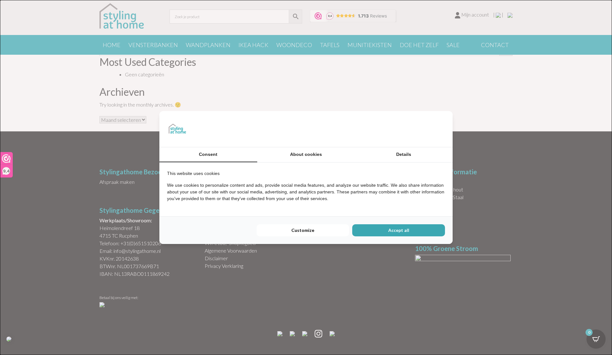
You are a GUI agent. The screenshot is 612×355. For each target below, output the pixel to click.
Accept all (398, 230)
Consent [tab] (208, 154)
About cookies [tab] (306, 154)
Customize (302, 230)
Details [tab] (403, 154)
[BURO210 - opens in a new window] (421, 129)
